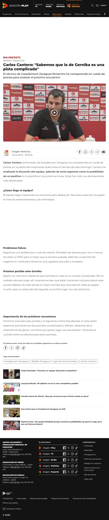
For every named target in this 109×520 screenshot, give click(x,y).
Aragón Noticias (21, 151)
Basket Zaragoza (40, 361)
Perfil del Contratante (92, 459)
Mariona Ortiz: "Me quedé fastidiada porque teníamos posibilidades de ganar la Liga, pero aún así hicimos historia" (61, 423)
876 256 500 (15, 454)
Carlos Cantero (88, 361)
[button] (104, 14)
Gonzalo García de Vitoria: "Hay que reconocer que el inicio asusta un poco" (55, 396)
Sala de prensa (90, 475)
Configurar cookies (13, 509)
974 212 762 (14, 482)
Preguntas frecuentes (60, 499)
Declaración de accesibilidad (84, 499)
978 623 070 (15, 467)
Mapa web (88, 479)
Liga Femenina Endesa (65, 361)
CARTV (103, 6)
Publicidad (88, 446)
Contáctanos (8, 499)
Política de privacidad (38, 499)
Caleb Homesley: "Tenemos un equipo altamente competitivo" (49, 371)
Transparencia (90, 455)
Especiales (88, 450)
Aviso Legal (21, 499)
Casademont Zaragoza (16, 361)
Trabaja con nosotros (92, 464)
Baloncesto (12, 57)
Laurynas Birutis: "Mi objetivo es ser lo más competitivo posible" (50, 383)
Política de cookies (10, 503)
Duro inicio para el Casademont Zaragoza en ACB (43, 409)
